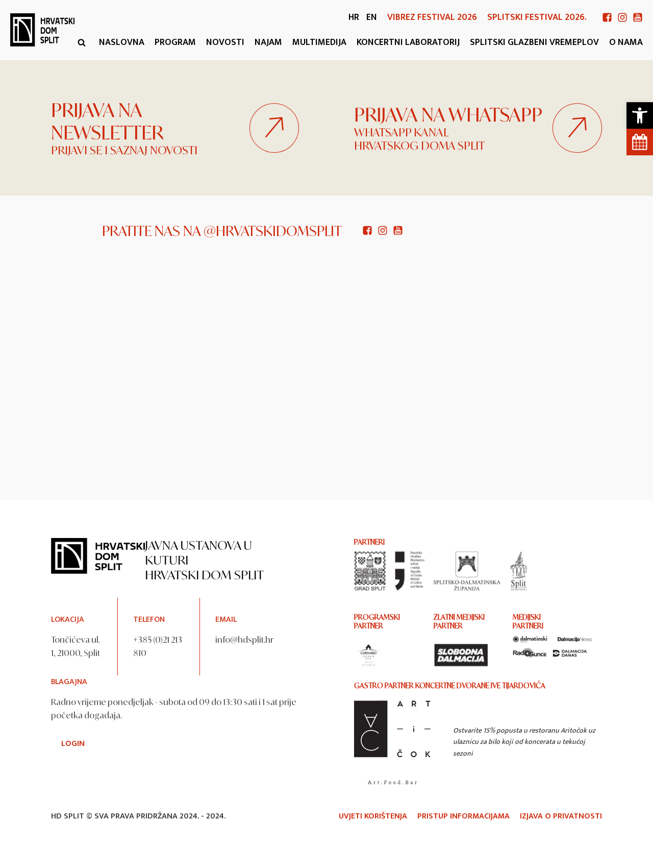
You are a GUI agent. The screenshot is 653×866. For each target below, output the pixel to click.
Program (175, 42)
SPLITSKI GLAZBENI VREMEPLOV (534, 42)
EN (371, 17)
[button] (639, 115)
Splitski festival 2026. (537, 17)
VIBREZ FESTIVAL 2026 (432, 17)
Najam (268, 42)
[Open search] (81, 42)
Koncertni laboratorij (408, 42)
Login (73, 744)
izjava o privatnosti (561, 816)
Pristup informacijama (463, 816)
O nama (626, 42)
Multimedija (319, 42)
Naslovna (121, 42)
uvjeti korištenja (373, 816)
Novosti (225, 42)
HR (353, 17)
